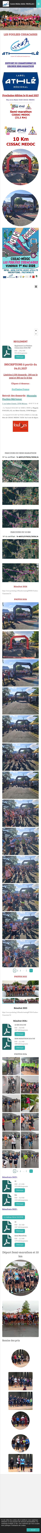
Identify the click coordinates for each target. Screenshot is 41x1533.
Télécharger (19, 357)
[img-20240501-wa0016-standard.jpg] (30, 1140)
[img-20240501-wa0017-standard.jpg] (11, 1159)
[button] (36, 981)
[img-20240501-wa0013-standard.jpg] (11, 1121)
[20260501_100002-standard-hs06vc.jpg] (20, 785)
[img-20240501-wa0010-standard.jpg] (30, 1084)
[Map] (20, 310)
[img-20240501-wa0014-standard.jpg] (30, 1121)
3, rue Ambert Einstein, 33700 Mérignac (14, 403)
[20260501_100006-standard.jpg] (20, 813)
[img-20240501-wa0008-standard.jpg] (11, 1084)
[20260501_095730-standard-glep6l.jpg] (20, 673)
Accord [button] (33, 1530)
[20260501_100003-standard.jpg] (20, 757)
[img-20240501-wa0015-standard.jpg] (11, 1140)
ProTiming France (20, 389)
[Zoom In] (36, 330)
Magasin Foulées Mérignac (19, 397)
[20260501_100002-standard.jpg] (20, 729)
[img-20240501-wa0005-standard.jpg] (30, 1066)
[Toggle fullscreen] (36, 286)
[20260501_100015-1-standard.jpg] (20, 954)
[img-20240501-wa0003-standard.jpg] (11, 1066)
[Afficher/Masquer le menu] (38, 4)
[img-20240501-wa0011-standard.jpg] (11, 1103)
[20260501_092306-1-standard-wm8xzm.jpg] (20, 645)
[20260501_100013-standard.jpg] (20, 925)
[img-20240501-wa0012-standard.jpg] (30, 1103)
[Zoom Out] (36, 333)
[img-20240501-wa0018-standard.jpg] (30, 1159)
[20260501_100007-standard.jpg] (20, 841)
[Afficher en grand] (20, 167)
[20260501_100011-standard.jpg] (20, 897)
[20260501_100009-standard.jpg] (20, 869)
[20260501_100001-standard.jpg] (20, 701)
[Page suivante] (31, 970)
